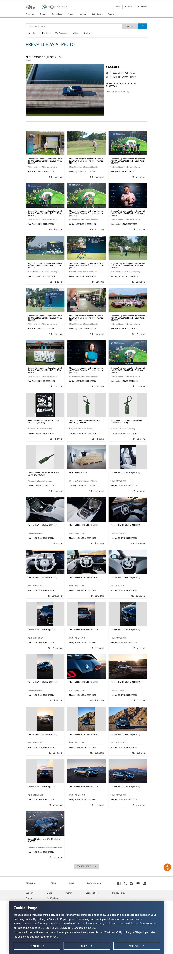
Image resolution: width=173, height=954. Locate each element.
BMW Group (31, 883)
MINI (71, 883)
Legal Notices (92, 892)
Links (49, 892)
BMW (53, 883)
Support (29, 892)
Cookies (29, 898)
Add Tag (130, 26)
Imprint (68, 892)
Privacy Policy (118, 892)
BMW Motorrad (94, 883)
